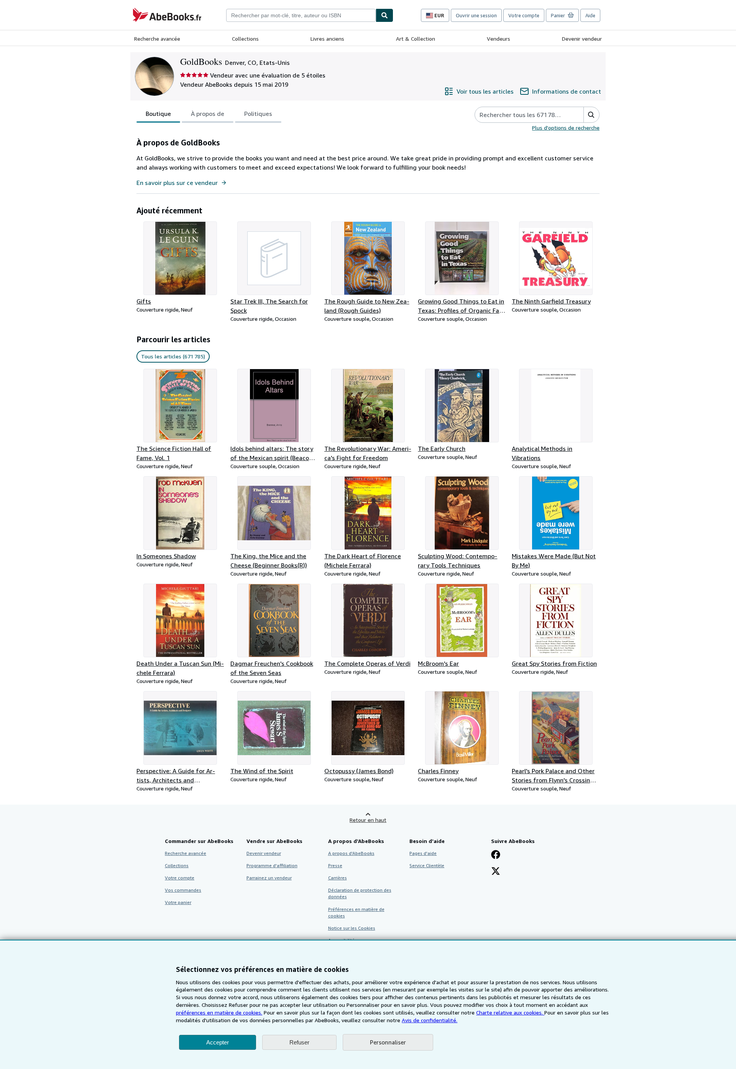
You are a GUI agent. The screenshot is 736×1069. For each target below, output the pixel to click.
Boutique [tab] (158, 113)
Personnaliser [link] (388, 1042)
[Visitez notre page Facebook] (495, 855)
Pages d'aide (423, 853)
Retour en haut (368, 820)
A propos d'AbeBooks (351, 853)
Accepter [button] (217, 1042)
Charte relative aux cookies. (510, 1012)
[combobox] (301, 15)
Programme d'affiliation (271, 865)
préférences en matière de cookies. (219, 1012)
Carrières (337, 878)
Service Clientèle (426, 865)
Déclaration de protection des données (359, 893)
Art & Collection (415, 38)
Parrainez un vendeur (269, 878)
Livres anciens (327, 38)
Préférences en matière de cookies (356, 912)
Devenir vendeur (582, 38)
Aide (590, 15)
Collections (245, 38)
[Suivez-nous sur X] (495, 871)
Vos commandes (183, 890)
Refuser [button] (299, 1042)
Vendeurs (498, 38)
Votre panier (178, 902)
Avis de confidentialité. (429, 1020)
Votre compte (523, 15)
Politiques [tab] (258, 113)
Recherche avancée (157, 38)
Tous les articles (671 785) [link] (173, 356)
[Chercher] (384, 15)
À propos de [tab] (207, 113)
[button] (591, 114)
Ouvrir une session (476, 15)
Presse (335, 865)
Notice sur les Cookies (351, 928)
